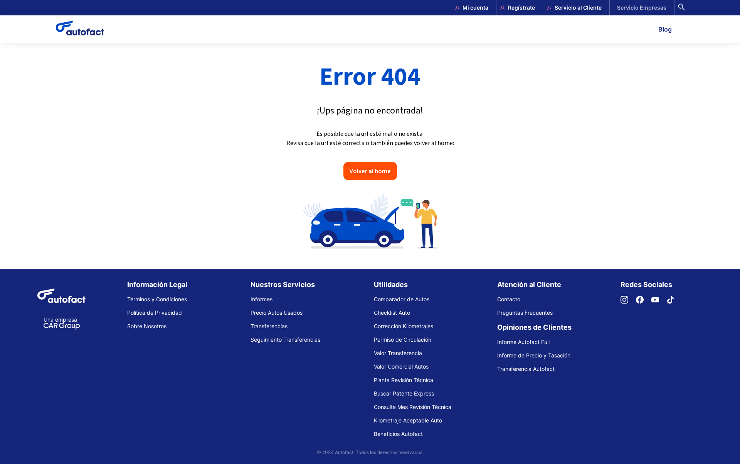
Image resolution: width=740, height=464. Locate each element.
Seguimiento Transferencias (285, 339)
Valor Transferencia (398, 353)
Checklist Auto (392, 312)
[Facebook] (643, 301)
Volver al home (370, 171)
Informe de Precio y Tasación (533, 355)
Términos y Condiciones (157, 299)
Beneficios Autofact (398, 434)
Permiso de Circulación (402, 339)
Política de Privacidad (154, 312)
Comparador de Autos (401, 299)
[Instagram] (628, 301)
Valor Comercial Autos (401, 366)
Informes (261, 299)
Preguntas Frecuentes (525, 312)
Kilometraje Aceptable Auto (408, 420)
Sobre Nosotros (146, 326)
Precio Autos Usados (277, 312)
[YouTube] (659, 301)
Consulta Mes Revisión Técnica (412, 407)
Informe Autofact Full (523, 342)
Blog (665, 29)
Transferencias (269, 326)
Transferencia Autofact (526, 369)
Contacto (508, 299)
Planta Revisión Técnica (403, 380)
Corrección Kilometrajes (403, 326)
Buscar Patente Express (404, 393)
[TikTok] (674, 301)
